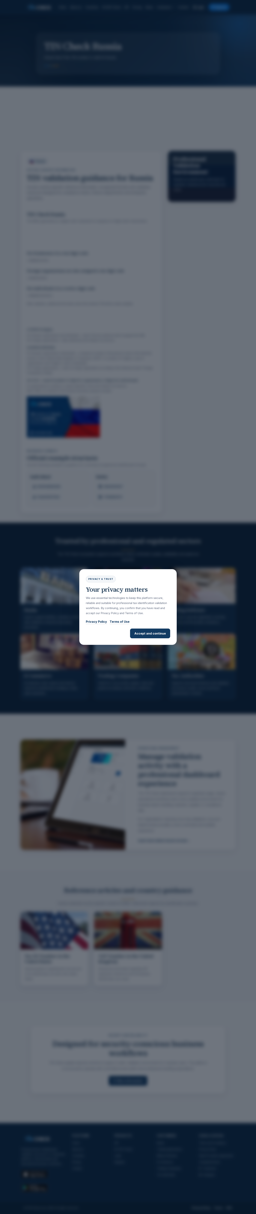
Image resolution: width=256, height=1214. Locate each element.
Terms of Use (119, 621)
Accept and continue (150, 633)
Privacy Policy (96, 621)
